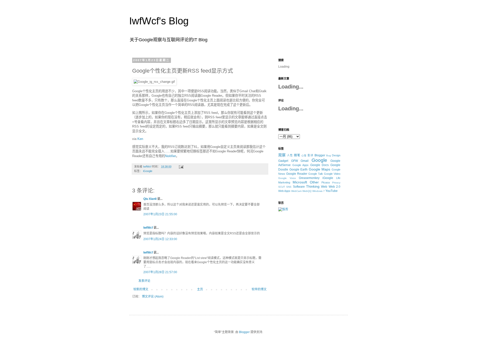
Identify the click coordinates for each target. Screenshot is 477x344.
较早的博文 (259, 289)
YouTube (331, 191)
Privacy (336, 182)
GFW (294, 161)
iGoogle (147, 171)
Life (338, 177)
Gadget (283, 161)
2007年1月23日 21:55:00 (160, 214)
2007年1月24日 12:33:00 (160, 239)
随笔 (297, 155)
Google (319, 160)
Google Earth (298, 169)
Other (314, 182)
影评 (311, 155)
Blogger (320, 155)
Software (299, 186)
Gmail (305, 161)
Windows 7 (318, 191)
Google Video (332, 173)
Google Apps (300, 165)
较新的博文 (140, 289)
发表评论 (144, 281)
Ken (140, 139)
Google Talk (315, 173)
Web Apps (284, 190)
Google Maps (319, 169)
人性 (290, 155)
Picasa (325, 182)
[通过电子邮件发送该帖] (181, 166)
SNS (288, 186)
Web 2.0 (334, 186)
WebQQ (307, 191)
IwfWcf (148, 227)
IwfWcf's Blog (159, 20)
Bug (328, 155)
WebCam (296, 191)
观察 (282, 155)
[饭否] (283, 209)
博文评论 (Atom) (152, 296)
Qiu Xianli (150, 199)
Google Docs (319, 165)
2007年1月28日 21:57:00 (160, 272)
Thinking (312, 186)
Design (336, 155)
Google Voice (287, 178)
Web (324, 186)
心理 (304, 155)
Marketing (284, 182)
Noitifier (170, 156)
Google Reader (296, 173)
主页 (200, 289)
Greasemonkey (309, 178)
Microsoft (300, 182)
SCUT (281, 186)
